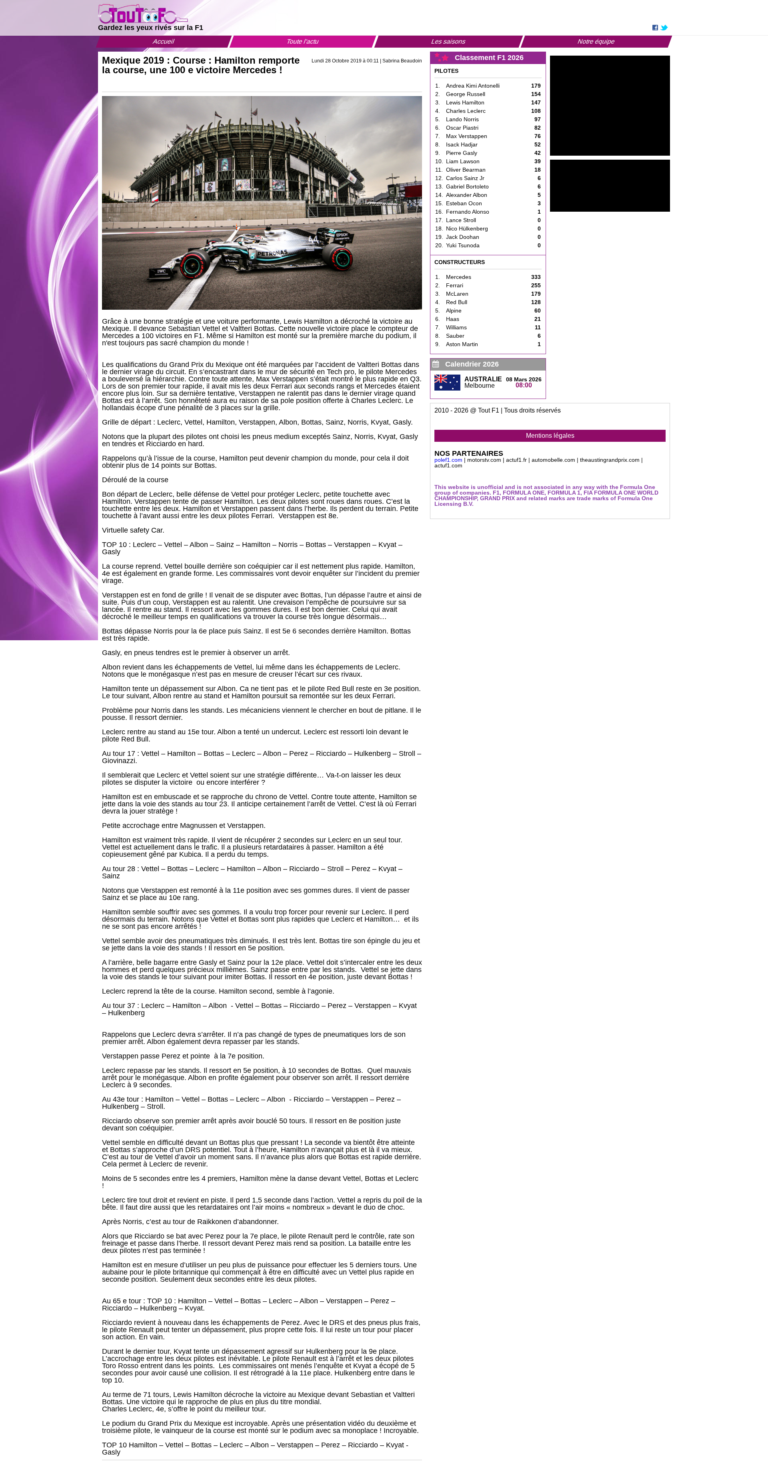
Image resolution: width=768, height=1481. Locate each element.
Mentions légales (550, 435)
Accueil (164, 41)
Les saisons (448, 41)
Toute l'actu (303, 41)
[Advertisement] (610, 106)
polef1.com (448, 460)
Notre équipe (596, 41)
